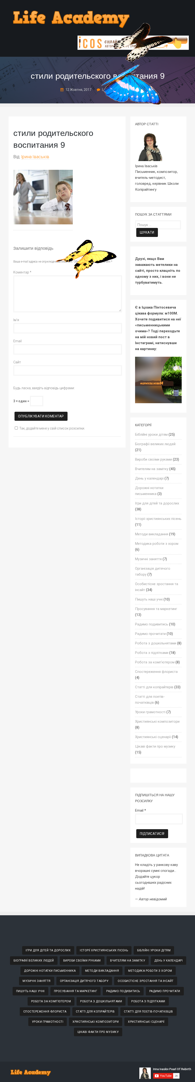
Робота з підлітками (151, 653)
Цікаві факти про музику (155, 746)
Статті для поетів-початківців (148, 1011)
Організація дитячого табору (84, 981)
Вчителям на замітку (151, 469)
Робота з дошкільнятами (155, 643)
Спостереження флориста (156, 672)
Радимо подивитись (151, 624)
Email (17, 341)
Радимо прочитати (150, 634)
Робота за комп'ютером (155, 662)
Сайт (17, 362)
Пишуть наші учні (149, 599)
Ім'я (16, 320)
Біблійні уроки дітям (151, 434)
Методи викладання (151, 534)
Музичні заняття (148, 559)
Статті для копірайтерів (154, 687)
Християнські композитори (157, 721)
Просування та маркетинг (156, 609)
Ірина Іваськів (35, 156)
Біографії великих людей (155, 444)
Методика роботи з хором (156, 543)
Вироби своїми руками (153, 459)
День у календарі (149, 478)
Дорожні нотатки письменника (50, 970)
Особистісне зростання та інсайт (146, 981)
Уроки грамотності (150, 712)
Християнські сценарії (153, 737)
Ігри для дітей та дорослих (157, 503)
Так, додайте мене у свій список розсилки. (52, 428)
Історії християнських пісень (158, 519)
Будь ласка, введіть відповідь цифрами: (44, 388)
